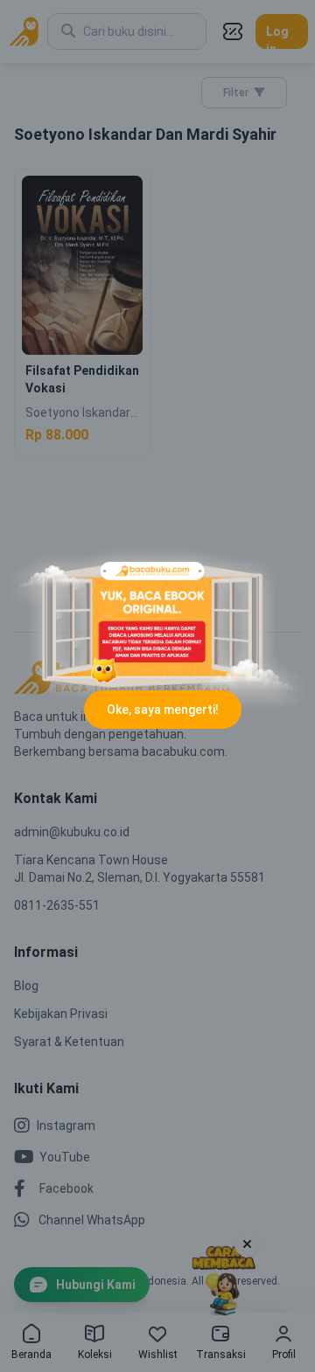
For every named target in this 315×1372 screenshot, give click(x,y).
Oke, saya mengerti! (163, 710)
